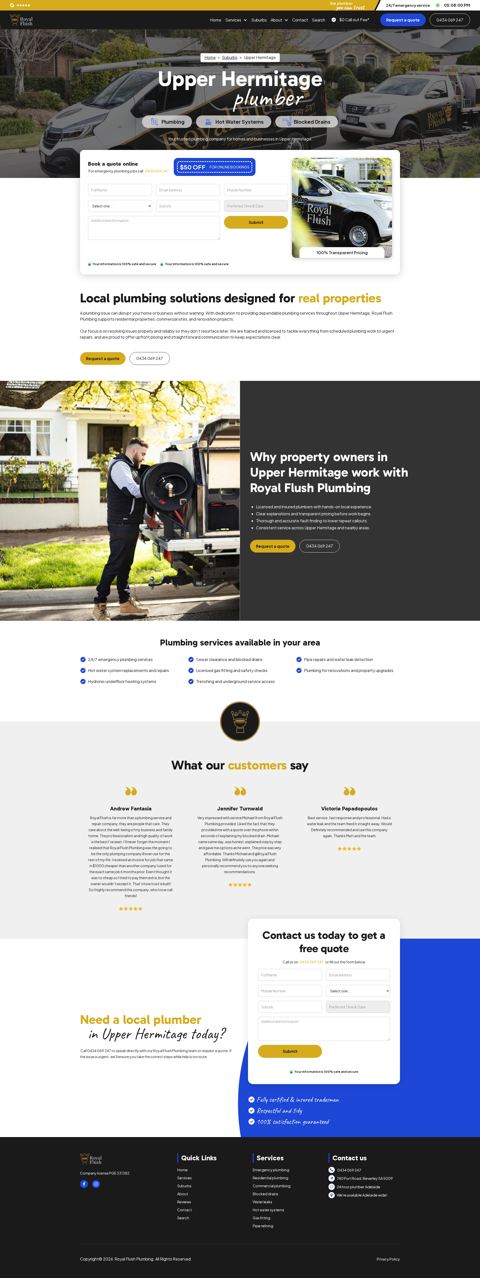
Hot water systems (268, 1210)
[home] (21, 20)
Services (233, 19)
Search (318, 19)
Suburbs (259, 19)
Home (215, 19)
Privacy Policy (388, 1259)
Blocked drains (265, 1194)
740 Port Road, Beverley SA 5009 (365, 1178)
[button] (236, 20)
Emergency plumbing (271, 1170)
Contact (300, 19)
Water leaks (262, 1202)
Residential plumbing (270, 1178)
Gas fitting (261, 1218)
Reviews (184, 1202)
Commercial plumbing (271, 1186)
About (276, 19)
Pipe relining (263, 1226)
